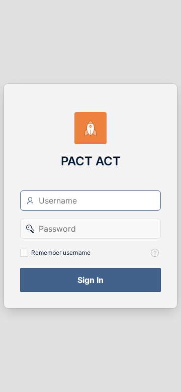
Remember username (60, 252)
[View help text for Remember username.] (155, 253)
